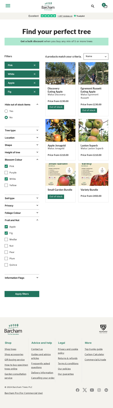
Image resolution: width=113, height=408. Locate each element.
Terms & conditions (68, 363)
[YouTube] (92, 390)
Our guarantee (66, 374)
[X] (85, 390)
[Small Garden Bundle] (60, 174)
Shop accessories (14, 354)
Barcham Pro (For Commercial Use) (24, 393)
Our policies (64, 369)
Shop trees (10, 349)
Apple (11, 83)
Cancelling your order (43, 378)
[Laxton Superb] (93, 130)
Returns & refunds (67, 358)
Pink (10, 65)
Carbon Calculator (94, 354)
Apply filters (22, 293)
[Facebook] (77, 390)
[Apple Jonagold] (60, 130)
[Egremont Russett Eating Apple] (93, 73)
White (11, 74)
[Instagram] (99, 390)
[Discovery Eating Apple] (60, 73)
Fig (9, 91)
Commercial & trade (95, 359)
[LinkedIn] (106, 390)
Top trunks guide (94, 349)
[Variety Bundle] (93, 174)
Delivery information (42, 372)
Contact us (37, 349)
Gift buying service (15, 359)
